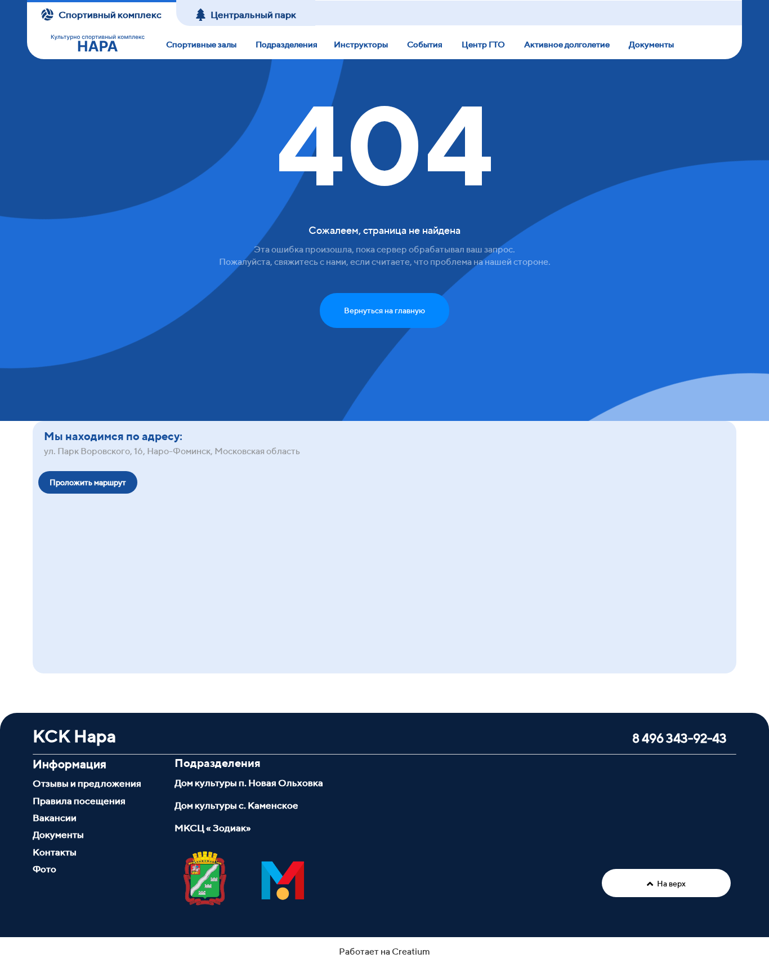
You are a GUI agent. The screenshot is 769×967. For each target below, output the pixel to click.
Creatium (411, 951)
